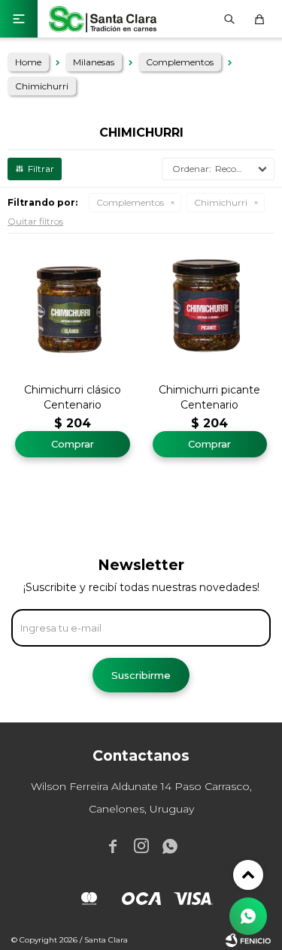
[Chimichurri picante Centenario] (210, 306)
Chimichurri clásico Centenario (72, 397)
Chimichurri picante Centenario (209, 397)
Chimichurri (220, 202)
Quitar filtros (35, 221)
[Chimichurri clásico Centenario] (73, 306)
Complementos (130, 202)
